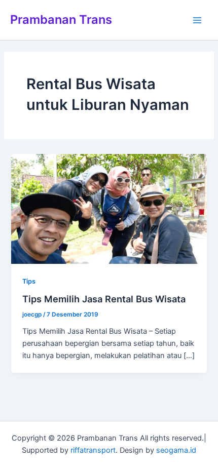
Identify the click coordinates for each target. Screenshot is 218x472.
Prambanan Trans (61, 19)
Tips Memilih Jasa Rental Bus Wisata (104, 298)
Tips (28, 281)
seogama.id (176, 450)
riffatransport (93, 450)
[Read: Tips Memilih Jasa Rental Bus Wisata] (108, 208)
